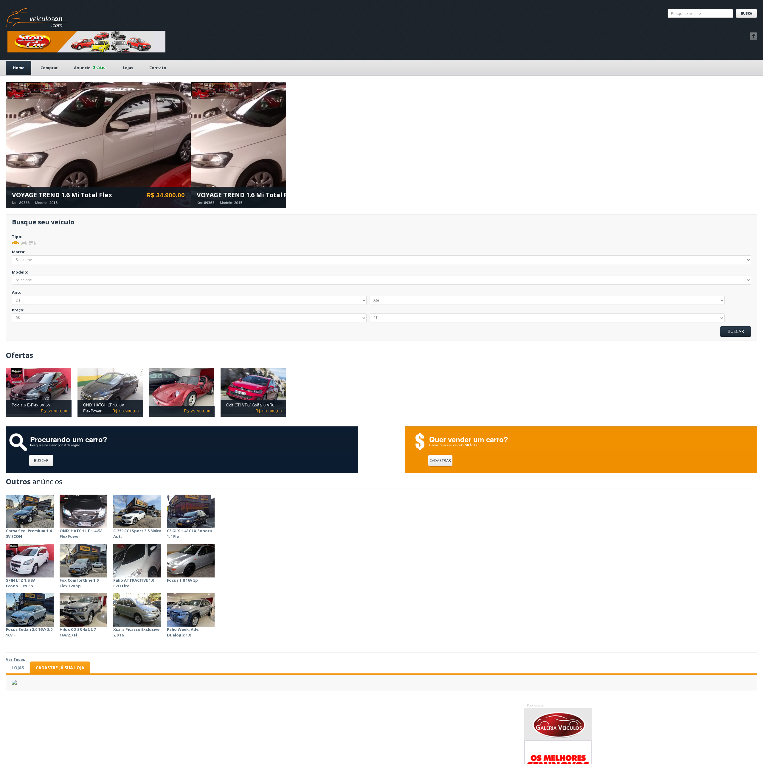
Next (284, 355)
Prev (279, 355)
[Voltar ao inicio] (37, 16)
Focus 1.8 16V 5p (182, 580)
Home (18, 67)
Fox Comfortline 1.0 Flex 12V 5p (79, 582)
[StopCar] (86, 41)
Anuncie (90, 67)
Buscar (41, 460)
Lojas (128, 67)
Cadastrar (440, 460)
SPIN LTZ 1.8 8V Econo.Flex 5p (20, 582)
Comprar (49, 67)
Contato (157, 67)
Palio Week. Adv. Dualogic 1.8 (183, 632)
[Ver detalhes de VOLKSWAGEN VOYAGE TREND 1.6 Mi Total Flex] (98, 146)
